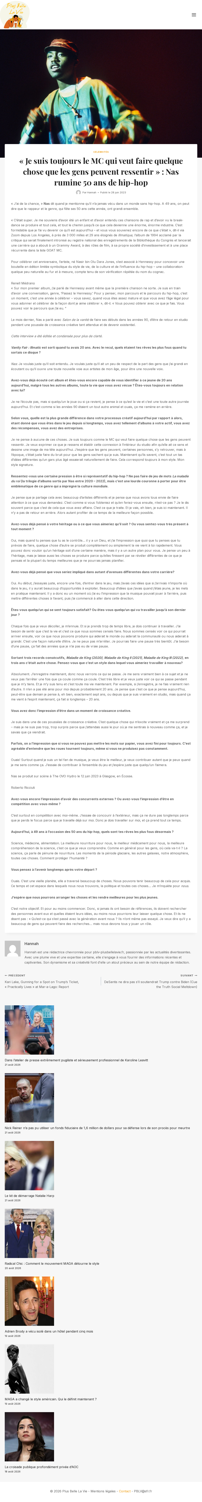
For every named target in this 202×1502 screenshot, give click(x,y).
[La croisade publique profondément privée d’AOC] (101, 1436)
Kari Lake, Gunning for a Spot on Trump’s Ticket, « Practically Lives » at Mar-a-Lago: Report (42, 981)
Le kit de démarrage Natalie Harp (29, 1196)
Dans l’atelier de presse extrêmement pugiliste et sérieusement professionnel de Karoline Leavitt (76, 1060)
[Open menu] (196, 14)
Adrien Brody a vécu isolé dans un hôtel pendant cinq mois (49, 1331)
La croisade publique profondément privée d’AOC (41, 1467)
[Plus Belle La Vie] (15, 14)
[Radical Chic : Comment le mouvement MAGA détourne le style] (101, 1233)
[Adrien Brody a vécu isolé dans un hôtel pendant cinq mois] (101, 1301)
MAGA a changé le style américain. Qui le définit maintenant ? (51, 1399)
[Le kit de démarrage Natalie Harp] (101, 1165)
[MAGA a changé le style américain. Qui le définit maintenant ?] (101, 1369)
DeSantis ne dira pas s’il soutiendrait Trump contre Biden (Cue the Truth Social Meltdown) (150, 981)
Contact (125, 1491)
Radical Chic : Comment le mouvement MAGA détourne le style (52, 1263)
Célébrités (101, 152)
